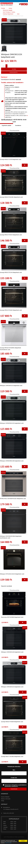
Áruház (10, 8)
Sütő (18, 14)
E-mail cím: (14, 777)
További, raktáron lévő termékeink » (12, 82)
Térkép (2, 800)
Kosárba (14, 69)
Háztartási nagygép (7, 10)
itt (27, 115)
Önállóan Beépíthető (8, 14)
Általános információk (5, 798)
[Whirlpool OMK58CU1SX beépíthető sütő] (4, 48)
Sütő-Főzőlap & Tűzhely (9, 12)
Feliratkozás (14, 789)
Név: (14, 770)
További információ (8, 842)
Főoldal (3, 8)
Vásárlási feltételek (5, 796)
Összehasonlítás (14, 72)
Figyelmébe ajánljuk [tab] (6, 125)
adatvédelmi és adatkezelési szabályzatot (15, 785)
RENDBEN (23, 840)
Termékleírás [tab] (18, 125)
